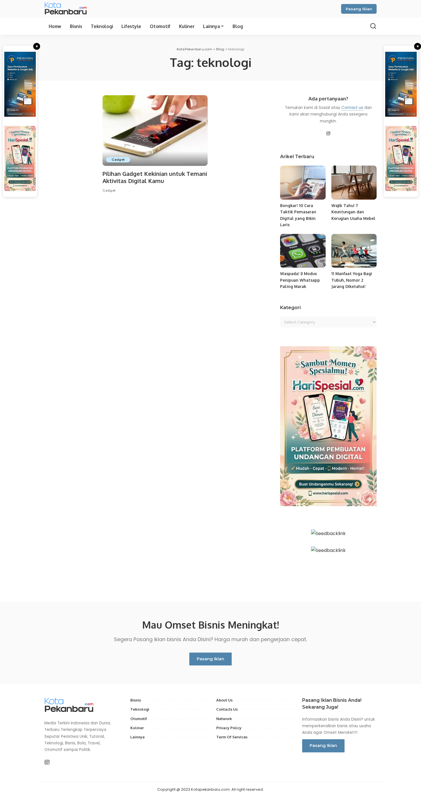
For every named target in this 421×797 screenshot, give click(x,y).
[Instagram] (328, 134)
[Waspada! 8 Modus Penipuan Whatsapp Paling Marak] (302, 251)
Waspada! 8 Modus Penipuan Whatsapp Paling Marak (300, 280)
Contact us (352, 107)
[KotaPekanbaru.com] (66, 8)
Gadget (118, 160)
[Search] (373, 26)
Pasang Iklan (359, 9)
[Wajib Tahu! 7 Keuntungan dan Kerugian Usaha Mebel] (354, 183)
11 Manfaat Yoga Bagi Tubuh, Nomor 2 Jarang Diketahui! (351, 280)
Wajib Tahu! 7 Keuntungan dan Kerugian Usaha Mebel (353, 212)
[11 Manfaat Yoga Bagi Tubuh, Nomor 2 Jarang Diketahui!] (354, 251)
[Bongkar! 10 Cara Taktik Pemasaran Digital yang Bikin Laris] (302, 183)
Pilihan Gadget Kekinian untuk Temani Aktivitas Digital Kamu (155, 177)
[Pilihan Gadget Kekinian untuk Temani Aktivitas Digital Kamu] (155, 130)
